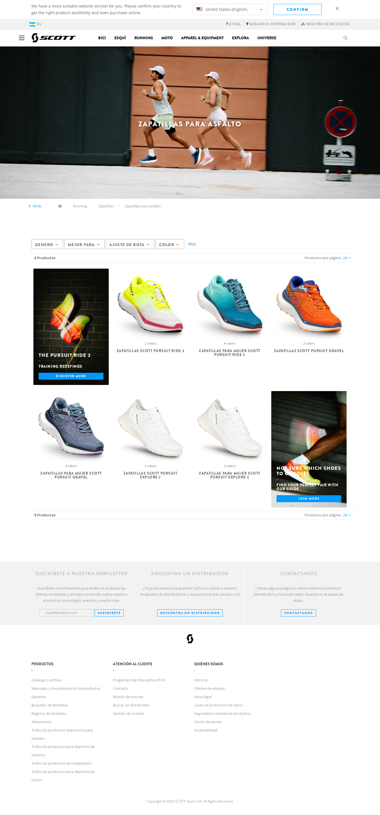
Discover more (71, 376)
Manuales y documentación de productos (65, 688)
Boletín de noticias (128, 696)
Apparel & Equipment (202, 38)
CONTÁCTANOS (298, 613)
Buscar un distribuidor (131, 705)
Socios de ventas (208, 721)
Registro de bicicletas (48, 713)
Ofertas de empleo (209, 688)
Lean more (309, 498)
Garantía (38, 696)
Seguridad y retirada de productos (222, 713)
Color (166, 244)
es (39, 24)
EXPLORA (240, 38)
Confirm (298, 9)
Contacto (120, 688)
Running (143, 38)
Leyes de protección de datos (218, 705)
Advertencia (41, 721)
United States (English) (225, 9)
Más (192, 244)
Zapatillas (106, 205)
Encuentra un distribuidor (190, 613)
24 (345, 258)
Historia (200, 680)
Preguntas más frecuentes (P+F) (139, 680)
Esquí (120, 38)
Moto (167, 38)
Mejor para (81, 244)
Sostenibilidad (206, 730)
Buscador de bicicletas (49, 705)
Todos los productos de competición (61, 763)
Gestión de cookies (128, 713)
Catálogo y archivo (46, 680)
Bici (102, 38)
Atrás (37, 205)
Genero (44, 244)
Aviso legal (202, 696)
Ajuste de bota (127, 244)
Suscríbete (109, 613)
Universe (266, 38)
